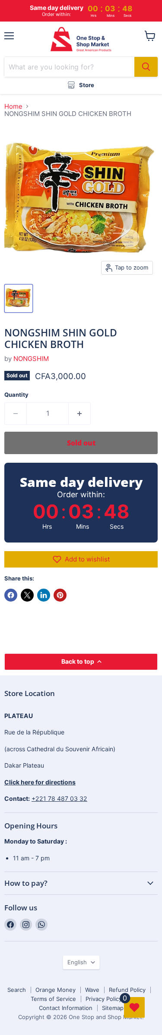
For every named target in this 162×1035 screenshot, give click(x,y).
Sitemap (113, 1007)
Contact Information (65, 1007)
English (77, 962)
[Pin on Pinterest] (60, 595)
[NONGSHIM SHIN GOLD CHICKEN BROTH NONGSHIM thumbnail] (18, 298)
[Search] (146, 67)
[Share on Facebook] (10, 595)
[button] (81, 559)
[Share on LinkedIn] (43, 595)
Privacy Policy (104, 998)
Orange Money (55, 989)
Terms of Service (53, 998)
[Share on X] (27, 595)
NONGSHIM (31, 358)
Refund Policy (127, 989)
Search (16, 989)
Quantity (16, 395)
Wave (92, 989)
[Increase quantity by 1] (80, 413)
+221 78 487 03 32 (59, 798)
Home (13, 106)
